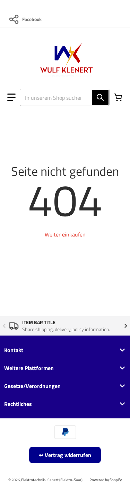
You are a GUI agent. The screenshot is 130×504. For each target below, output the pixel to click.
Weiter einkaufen (65, 234)
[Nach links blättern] (4, 326)
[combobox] (62, 97)
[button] (11, 97)
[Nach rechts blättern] (126, 326)
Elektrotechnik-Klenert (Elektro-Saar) (52, 480)
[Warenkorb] (118, 97)
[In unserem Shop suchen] (100, 97)
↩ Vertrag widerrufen (65, 455)
